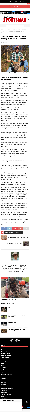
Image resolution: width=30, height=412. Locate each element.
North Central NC (9, 232)
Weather (3, 384)
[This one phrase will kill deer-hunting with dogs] (4, 331)
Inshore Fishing (5, 353)
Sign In (16, 1)
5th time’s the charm (9, 299)
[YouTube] (14, 6)
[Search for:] (15, 25)
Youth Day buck (12, 322)
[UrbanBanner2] (15, 13)
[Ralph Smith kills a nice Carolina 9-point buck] (4, 317)
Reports (3, 382)
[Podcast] (17, 6)
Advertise (4, 390)
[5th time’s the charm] (15, 287)
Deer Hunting (16, 29)
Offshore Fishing (6, 355)
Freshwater (4, 351)
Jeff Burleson (5, 42)
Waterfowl (4, 367)
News (3, 348)
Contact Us (4, 398)
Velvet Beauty (12, 308)
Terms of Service (6, 394)
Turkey (3, 371)
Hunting (9, 29)
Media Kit (4, 392)
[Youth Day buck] (4, 324)
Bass (2, 349)
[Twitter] (12, 6)
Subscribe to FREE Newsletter (11, 409)
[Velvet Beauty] (4, 309)
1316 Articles (21, 263)
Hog (2, 369)
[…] (15, 303)
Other (3, 373)
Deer (2, 365)
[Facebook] (9, 6)
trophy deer (19, 232)
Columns (3, 380)
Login (2, 396)
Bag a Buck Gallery (6, 374)
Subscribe (21, 1)
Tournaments (5, 357)
